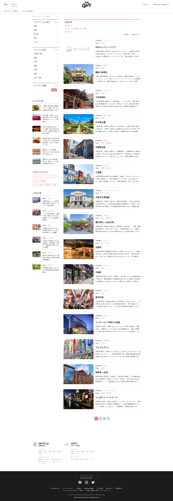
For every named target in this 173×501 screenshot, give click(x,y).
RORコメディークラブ (106, 47)
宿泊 (87, 459)
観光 (72, 459)
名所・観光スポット (56, 459)
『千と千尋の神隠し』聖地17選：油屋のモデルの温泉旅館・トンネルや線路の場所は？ (51, 217)
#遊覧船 (42, 181)
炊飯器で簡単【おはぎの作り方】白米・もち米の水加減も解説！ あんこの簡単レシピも (51, 141)
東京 (45, 451)
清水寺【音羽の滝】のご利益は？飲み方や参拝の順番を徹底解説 (51, 257)
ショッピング (42, 463)
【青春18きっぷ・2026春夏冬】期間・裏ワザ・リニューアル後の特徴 (51, 203)
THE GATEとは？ (55, 488)
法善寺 (99, 247)
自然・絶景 (41, 461)
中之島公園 (101, 122)
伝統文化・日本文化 (43, 459)
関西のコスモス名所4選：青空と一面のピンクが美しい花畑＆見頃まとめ (51, 161)
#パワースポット (51, 177)
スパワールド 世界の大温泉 (108, 322)
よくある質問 (99, 488)
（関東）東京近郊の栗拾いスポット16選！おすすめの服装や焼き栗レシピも (51, 108)
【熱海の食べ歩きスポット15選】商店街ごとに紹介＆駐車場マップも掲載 (51, 230)
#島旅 (54, 185)
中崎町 (99, 272)
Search (54, 90)
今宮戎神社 (101, 97)
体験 (76, 459)
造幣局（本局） (103, 372)
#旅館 (48, 185)
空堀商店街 (101, 147)
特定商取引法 (118, 488)
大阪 (54, 451)
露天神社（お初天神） (106, 222)
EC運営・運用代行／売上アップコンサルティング (98, 490)
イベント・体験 (51, 461)
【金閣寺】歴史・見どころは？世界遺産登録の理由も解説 (51, 270)
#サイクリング (38, 177)
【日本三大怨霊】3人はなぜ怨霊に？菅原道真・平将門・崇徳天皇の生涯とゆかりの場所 (51, 244)
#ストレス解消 (38, 185)
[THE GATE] (86, 4)
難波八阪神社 (102, 72)
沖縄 (39, 453)
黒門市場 (100, 297)
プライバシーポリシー (68, 488)
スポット (14, 5)
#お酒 (35, 181)
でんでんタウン (103, 347)
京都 (50, 451)
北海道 (40, 451)
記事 (5, 5)
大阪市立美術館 (103, 197)
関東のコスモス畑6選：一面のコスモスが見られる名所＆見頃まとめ (51, 152)
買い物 (81, 459)
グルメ (59, 461)
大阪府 (48, 16)
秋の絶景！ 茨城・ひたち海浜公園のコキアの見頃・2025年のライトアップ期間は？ (51, 118)
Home (34, 16)
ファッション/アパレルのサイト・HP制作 (72, 490)
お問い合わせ (109, 488)
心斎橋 (99, 172)
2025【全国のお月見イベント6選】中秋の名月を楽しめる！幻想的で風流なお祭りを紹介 (51, 130)
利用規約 (79, 488)
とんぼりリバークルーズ (107, 397)
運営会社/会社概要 (88, 488)
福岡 (59, 451)
